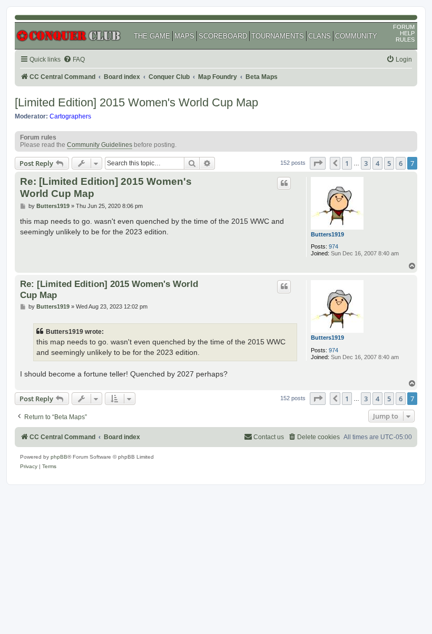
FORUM (404, 27)
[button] (318, 163)
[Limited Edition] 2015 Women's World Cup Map (136, 102)
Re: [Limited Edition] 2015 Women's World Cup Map (106, 187)
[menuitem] (74, 60)
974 (333, 246)
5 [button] (389, 163)
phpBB (59, 457)
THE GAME (152, 36)
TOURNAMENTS (277, 36)
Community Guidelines (99, 144)
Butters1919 (327, 234)
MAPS (184, 36)
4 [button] (377, 163)
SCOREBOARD (223, 36)
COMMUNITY (356, 36)
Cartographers (70, 116)
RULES (405, 39)
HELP (407, 33)
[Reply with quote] (284, 183)
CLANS (319, 36)
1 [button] (347, 163)
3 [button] (366, 163)
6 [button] (400, 163)
